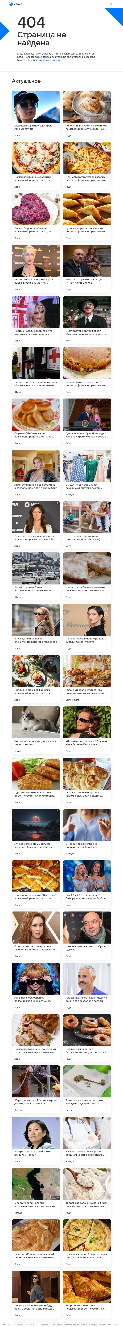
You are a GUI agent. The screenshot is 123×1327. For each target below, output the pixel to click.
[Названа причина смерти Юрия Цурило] (87, 935)
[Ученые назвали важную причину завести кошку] (36, 730)
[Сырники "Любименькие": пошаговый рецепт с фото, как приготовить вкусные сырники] (36, 423)
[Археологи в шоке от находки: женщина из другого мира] (87, 1089)
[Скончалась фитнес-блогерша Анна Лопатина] (36, 115)
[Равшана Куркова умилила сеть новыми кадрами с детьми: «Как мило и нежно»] (36, 525)
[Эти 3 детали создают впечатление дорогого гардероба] (36, 628)
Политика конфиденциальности (96, 1324)
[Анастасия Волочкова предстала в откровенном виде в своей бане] (36, 474)
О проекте (43, 1324)
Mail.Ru (6, 1324)
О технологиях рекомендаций (65, 1324)
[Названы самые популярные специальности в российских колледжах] (87, 1141)
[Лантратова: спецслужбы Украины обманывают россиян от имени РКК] (36, 371)
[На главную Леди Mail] (17, 4)
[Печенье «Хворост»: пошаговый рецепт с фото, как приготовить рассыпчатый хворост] (36, 1243)
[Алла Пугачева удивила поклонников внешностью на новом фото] (36, 987)
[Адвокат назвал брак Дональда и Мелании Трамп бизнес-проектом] (87, 423)
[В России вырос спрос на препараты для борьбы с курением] (87, 833)
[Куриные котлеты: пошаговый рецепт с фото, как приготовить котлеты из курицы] (36, 782)
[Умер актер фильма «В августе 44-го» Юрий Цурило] (87, 269)
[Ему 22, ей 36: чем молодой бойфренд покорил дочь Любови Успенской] (87, 884)
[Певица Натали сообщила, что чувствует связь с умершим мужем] (36, 320)
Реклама (30, 1324)
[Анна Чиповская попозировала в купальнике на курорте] (87, 628)
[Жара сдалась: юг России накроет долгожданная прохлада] (36, 1089)
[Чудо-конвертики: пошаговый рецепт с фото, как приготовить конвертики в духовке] (87, 217)
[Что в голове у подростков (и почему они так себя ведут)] (87, 525)
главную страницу (51, 60)
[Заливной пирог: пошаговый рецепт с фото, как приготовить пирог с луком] (87, 371)
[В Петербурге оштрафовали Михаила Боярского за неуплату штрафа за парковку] (87, 320)
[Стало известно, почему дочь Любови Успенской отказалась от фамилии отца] (36, 935)
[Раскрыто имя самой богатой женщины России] (36, 1141)
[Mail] (11, 4)
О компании (18, 1324)
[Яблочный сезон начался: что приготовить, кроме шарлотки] (87, 679)
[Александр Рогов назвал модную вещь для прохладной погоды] (87, 987)
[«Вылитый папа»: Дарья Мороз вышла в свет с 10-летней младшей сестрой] (36, 269)
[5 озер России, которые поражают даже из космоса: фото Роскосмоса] (36, 1192)
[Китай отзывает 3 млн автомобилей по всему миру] (36, 576)
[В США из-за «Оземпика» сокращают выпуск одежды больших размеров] (87, 474)
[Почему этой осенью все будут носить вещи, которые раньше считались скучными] (36, 1295)
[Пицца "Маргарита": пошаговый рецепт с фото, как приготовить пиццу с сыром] (87, 166)
